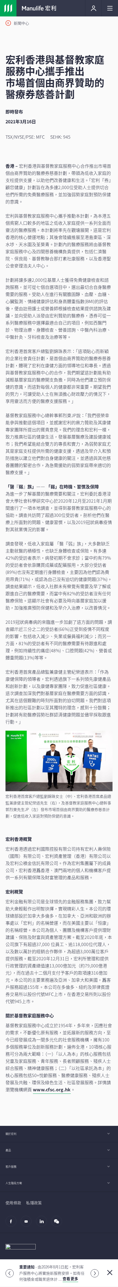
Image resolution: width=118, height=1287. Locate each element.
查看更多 (70, 1278)
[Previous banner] (9, 1273)
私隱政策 (34, 1202)
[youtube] (28, 1224)
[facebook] (12, 1224)
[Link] (8, 8)
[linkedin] (43, 1224)
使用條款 (13, 1202)
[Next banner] (95, 1273)
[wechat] (58, 1224)
